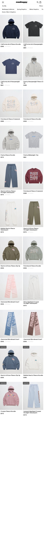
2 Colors (7, 46)
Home (4, 12)
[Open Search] (37, 2)
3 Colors (30, 47)
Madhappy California (8, 9)
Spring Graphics (22, 9)
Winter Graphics (34, 9)
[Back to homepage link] (21, 2)
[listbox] (4, 6)
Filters (41, 6)
